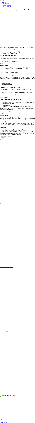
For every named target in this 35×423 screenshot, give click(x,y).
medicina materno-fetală (13, 51)
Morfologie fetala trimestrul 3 (7, 6)
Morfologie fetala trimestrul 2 (7, 5)
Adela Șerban (4, 419)
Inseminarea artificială (6, 3)
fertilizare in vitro (4, 82)
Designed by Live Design (3, 422)
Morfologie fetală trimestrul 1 (7, 4)
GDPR (3, 421)
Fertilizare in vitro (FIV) (5, 2)
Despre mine (3, 1)
